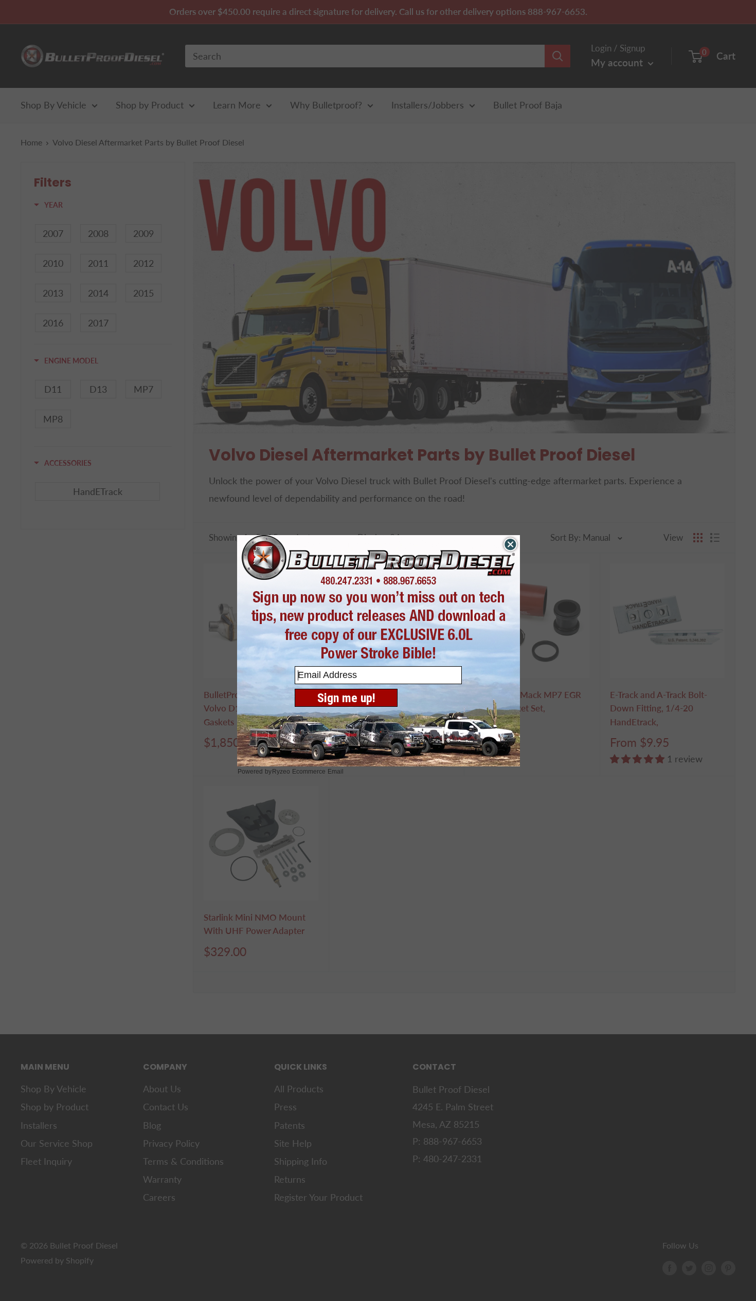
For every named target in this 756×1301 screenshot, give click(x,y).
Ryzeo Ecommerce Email (308, 771)
